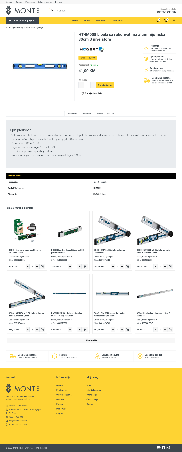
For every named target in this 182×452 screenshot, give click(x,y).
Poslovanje (61, 409)
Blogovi (59, 413)
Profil (88, 385)
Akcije (74, 20)
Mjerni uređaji (17, 27)
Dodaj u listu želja (93, 93)
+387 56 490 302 (16, 417)
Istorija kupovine (93, 390)
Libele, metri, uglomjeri (34, 27)
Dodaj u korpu (105, 85)
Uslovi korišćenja (45, 2)
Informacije (91, 395)
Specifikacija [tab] (72, 114)
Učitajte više (91, 340)
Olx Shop (12, 413)
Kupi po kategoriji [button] (23, 20)
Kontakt (19, 2)
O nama (9, 2)
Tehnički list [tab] (86, 114)
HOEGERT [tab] (111, 114)
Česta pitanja (92, 399)
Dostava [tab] (99, 114)
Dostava (58, 2)
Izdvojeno (101, 20)
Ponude (59, 404)
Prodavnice (30, 2)
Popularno (118, 20)
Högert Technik (99, 182)
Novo (87, 20)
